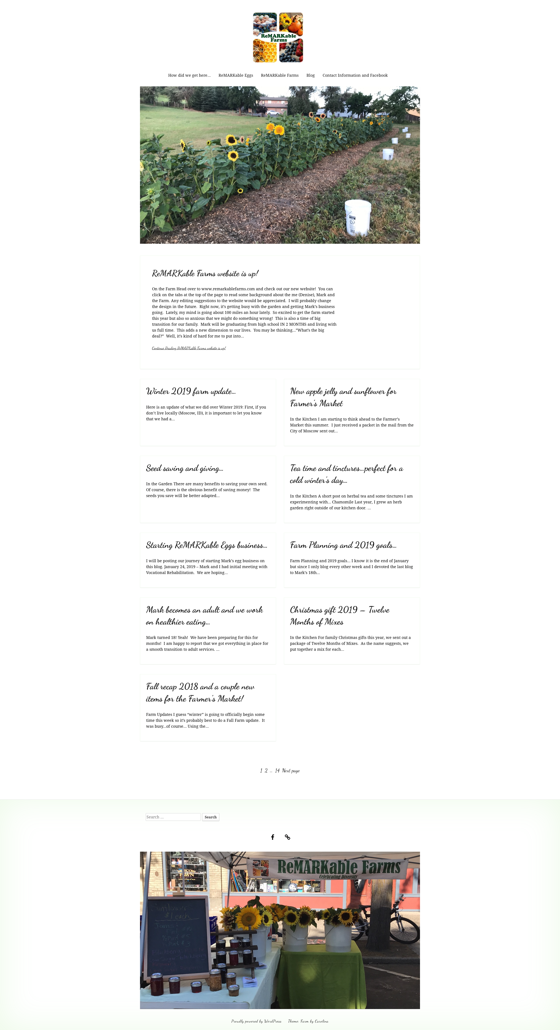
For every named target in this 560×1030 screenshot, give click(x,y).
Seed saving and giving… (185, 468)
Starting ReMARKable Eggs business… (207, 545)
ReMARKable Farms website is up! (205, 273)
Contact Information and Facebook (355, 75)
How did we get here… (189, 75)
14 (278, 770)
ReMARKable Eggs (236, 75)
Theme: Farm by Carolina (308, 1021)
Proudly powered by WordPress (256, 1021)
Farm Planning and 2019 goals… (343, 545)
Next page (291, 770)
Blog (310, 75)
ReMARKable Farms (280, 75)
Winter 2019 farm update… (191, 391)
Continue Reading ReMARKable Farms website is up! (189, 348)
